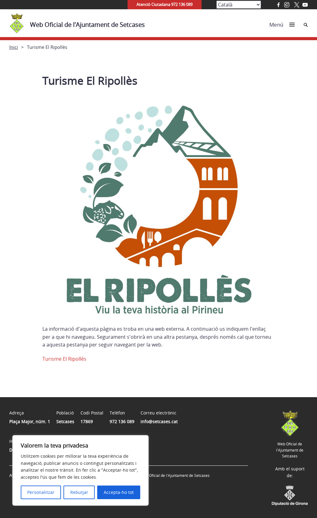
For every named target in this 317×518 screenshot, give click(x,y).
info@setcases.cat (159, 421)
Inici (13, 47)
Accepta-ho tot (119, 492)
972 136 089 (122, 421)
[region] (80, 470)
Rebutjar (79, 492)
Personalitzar (40, 492)
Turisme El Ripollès (64, 358)
